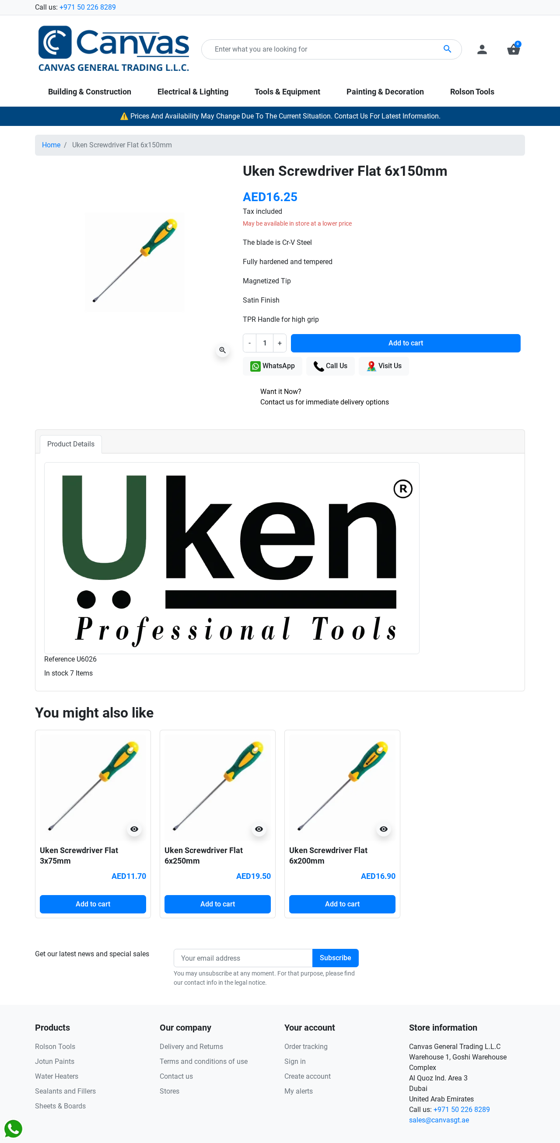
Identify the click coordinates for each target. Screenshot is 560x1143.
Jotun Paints (54, 1061)
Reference (59, 659)
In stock (56, 673)
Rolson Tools (55, 1046)
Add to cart (405, 343)
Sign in (295, 1061)
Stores (169, 1091)
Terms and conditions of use (204, 1061)
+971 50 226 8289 (88, 7)
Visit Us (389, 366)
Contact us (176, 1076)
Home (51, 145)
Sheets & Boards (60, 1106)
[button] (513, 49)
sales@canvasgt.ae (439, 1120)
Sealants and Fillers (65, 1091)
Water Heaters (56, 1076)
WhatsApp (278, 366)
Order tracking (306, 1046)
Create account (307, 1076)
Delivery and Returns (191, 1046)
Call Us (335, 366)
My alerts (298, 1091)
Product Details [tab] (70, 444)
